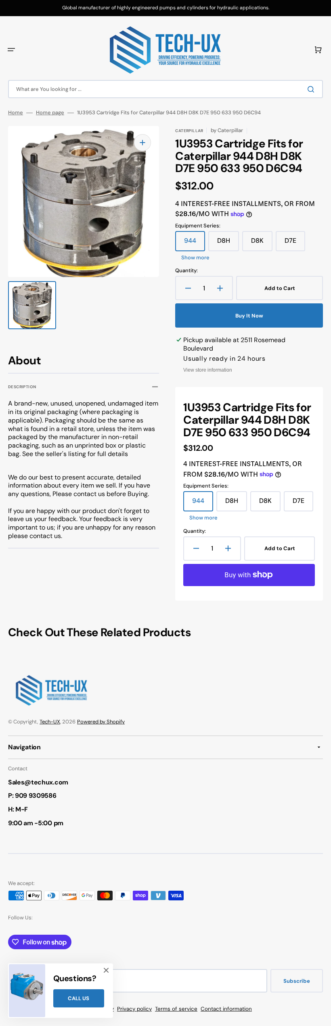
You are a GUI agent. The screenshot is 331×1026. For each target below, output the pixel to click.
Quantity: (186, 270)
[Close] (106, 970)
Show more (195, 257)
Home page (50, 112)
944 (194, 243)
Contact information (226, 1008)
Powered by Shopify (101, 721)
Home (15, 112)
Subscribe (296, 981)
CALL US (78, 998)
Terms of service (176, 1008)
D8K (261, 243)
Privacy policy (134, 1008)
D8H (228, 243)
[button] (11, 50)
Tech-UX (50, 721)
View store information (207, 370)
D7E (295, 243)
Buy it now (249, 315)
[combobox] (165, 89)
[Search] (312, 89)
